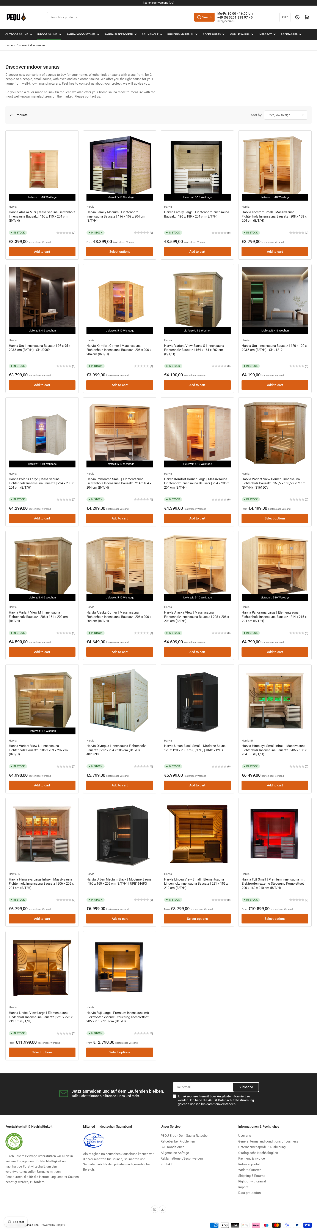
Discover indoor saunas (31, 45)
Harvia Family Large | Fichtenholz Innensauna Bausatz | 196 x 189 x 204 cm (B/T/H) (196, 214)
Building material (180, 34)
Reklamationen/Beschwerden (182, 1158)
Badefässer (289, 34)
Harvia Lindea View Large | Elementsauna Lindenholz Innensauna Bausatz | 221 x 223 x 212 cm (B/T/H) (40, 1017)
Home (9, 45)
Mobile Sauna (240, 34)
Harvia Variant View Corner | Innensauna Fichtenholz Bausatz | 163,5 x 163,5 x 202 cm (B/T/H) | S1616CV (273, 483)
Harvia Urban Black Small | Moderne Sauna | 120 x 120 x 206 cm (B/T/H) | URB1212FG (195, 748)
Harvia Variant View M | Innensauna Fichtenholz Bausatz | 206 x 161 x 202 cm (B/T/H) (38, 617)
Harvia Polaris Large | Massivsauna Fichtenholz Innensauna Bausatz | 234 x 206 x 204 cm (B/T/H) (41, 483)
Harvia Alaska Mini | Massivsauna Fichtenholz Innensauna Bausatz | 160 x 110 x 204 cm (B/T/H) (42, 216)
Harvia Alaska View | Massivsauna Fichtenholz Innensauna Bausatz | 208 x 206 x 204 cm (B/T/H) (196, 617)
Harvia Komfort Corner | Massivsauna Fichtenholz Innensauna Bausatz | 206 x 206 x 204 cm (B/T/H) (118, 350)
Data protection (249, 1193)
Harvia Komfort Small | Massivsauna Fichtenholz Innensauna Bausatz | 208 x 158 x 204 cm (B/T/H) (274, 216)
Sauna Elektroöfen (118, 34)
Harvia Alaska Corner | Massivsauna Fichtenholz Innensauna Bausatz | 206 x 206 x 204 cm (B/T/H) (118, 617)
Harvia (13, 206)
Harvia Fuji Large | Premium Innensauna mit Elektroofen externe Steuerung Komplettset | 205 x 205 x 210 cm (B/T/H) (118, 1017)
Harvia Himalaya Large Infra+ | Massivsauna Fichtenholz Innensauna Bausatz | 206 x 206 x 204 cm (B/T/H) (41, 883)
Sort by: (256, 115)
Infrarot (265, 34)
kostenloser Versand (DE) (158, 2)
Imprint (243, 1187)
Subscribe (246, 1087)
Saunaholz (150, 34)
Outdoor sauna (16, 34)
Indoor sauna (47, 34)
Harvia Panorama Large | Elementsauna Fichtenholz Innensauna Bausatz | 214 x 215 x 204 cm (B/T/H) (274, 617)
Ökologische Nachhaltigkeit (258, 1153)
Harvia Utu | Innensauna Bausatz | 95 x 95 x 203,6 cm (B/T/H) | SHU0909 (39, 348)
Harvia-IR (247, 740)
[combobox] (131, 17)
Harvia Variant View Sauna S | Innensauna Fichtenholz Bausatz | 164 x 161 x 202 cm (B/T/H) (194, 350)
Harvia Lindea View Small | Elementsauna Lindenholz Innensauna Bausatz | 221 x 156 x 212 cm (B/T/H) (196, 883)
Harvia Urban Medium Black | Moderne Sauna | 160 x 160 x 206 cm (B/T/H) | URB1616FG (118, 881)
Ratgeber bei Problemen (178, 1141)
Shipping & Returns (251, 1176)
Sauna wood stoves (81, 34)
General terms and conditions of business (268, 1141)
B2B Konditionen (172, 1147)
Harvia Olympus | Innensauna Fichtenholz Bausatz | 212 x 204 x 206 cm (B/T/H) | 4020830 (116, 750)
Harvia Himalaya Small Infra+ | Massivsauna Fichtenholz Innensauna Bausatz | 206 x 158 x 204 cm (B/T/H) (274, 750)
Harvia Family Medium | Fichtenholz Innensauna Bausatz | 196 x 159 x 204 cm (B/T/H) (115, 216)
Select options (119, 252)
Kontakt (166, 1164)
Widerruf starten (249, 1170)
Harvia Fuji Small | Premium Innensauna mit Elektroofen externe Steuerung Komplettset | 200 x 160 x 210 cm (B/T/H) (274, 883)
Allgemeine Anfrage (175, 1153)
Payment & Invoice (251, 1158)
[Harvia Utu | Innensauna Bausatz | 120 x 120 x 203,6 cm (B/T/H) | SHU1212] (275, 300)
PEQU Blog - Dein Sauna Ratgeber (185, 1136)
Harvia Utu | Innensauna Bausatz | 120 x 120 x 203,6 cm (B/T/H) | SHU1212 (274, 348)
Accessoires (212, 34)
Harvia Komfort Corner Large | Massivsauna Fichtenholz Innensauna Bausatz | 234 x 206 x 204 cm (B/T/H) (196, 483)
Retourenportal (249, 1164)
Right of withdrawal (252, 1181)
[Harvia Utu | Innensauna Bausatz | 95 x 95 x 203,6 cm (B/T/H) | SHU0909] (42, 300)
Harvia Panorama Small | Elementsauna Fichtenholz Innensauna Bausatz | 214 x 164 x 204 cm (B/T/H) (118, 483)
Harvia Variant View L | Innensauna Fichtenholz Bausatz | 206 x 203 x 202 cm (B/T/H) (38, 750)
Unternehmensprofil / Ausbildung (262, 1147)
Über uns (244, 1136)
